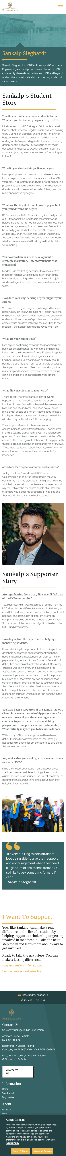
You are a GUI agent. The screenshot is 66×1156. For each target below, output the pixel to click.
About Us (6, 1109)
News (5, 1113)
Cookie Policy (13, 1142)
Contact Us (12, 1072)
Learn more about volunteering (21, 971)
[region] (33, 1135)
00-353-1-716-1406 (35, 1000)
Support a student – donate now (22, 965)
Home (5, 1089)
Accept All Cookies (43, 1151)
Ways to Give (8, 1097)
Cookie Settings (20, 1151)
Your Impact (8, 1093)
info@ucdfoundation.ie (35, 995)
